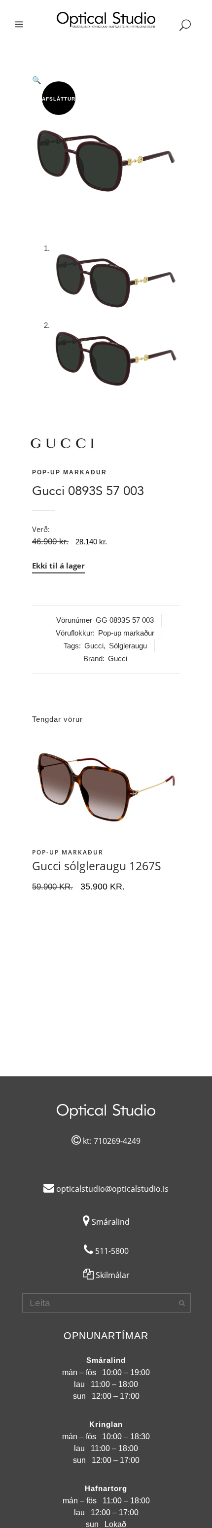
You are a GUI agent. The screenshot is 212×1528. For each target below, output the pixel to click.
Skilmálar (112, 1275)
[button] (106, 80)
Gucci (94, 645)
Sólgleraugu (128, 645)
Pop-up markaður (69, 472)
